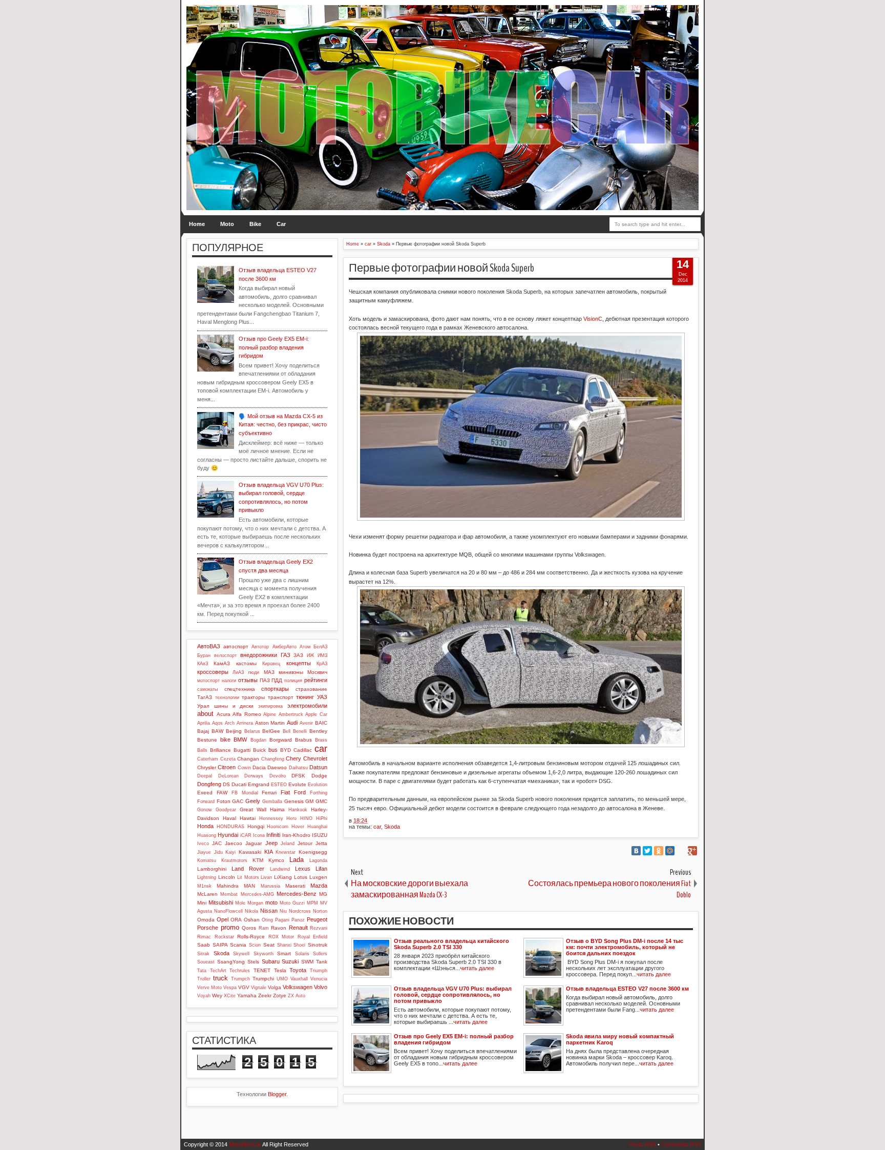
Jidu (218, 852)
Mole (240, 903)
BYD (285, 750)
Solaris (302, 953)
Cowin (244, 767)
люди (253, 672)
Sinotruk (317, 945)
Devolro (277, 775)
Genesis (294, 801)
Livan (266, 877)
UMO (282, 978)
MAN (249, 886)
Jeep (271, 843)
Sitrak (203, 953)
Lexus (302, 869)
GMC (321, 801)
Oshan (252, 919)
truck (220, 978)
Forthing (318, 792)
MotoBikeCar (245, 1144)
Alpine (269, 714)
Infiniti (273, 835)
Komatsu (206, 860)
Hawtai (248, 818)
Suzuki (290, 961)
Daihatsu (298, 767)
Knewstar (286, 852)
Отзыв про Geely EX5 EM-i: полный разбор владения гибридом (274, 347)
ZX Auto (296, 995)
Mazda (318, 885)
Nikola (251, 911)
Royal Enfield (313, 936)
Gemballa (272, 801)
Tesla (280, 970)
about (205, 713)
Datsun (318, 767)
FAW (222, 792)
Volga (274, 987)
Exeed (205, 792)
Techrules (239, 970)
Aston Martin (270, 723)
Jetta (321, 843)
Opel (222, 919)
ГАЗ (285, 655)
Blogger (277, 1094)
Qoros (249, 928)
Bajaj (203, 731)
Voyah (203, 995)
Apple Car (316, 714)
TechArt (218, 970)
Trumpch (240, 978)
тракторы (253, 697)
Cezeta (228, 759)
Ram (264, 928)
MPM (312, 903)
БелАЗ (320, 646)
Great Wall (253, 809)
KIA (268, 852)
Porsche (207, 928)
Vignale (258, 987)
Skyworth (263, 953)
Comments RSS (681, 1144)
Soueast (206, 961)
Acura (223, 714)
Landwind (280, 869)
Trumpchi (263, 978)
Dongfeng (209, 784)
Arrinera (245, 723)
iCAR (245, 835)
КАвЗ (202, 663)
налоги (229, 680)
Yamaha (247, 995)
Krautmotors (234, 860)
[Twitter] (647, 850)
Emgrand (258, 784)
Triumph (318, 970)
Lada (296, 860)
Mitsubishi (220, 902)
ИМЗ (322, 655)
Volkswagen (297, 987)
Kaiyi (230, 852)
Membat (229, 894)
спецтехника (239, 689)
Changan (248, 759)
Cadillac (302, 750)
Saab (203, 945)
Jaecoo (233, 843)
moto (271, 902)
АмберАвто (284, 646)
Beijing (234, 731)
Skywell (241, 953)
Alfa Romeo (247, 714)
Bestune (207, 740)
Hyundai (228, 835)
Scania (238, 945)
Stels (253, 961)
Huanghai (317, 826)
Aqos (217, 723)
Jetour (305, 843)
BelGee (271, 731)
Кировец (271, 663)
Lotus (300, 877)
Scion (255, 945)
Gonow (204, 809)
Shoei (299, 945)
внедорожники (258, 655)
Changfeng (272, 759)
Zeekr (264, 995)
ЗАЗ (298, 655)
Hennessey (271, 818)
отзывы (248, 680)
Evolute (297, 784)
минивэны (291, 672)
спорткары (275, 689)
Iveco (203, 843)
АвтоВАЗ (208, 646)
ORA (236, 919)
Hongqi (255, 826)
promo (230, 927)
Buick (259, 750)
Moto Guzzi (292, 903)
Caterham (207, 759)
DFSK (298, 775)
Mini (201, 903)
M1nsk (204, 886)
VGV (243, 987)
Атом (305, 646)
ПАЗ (265, 680)
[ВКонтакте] (636, 850)
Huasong (206, 835)
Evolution (317, 784)
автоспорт (235, 646)
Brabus (303, 740)
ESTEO (279, 784)
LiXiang (283, 877)
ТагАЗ (204, 697)
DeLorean (228, 775)
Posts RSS (642, 1144)
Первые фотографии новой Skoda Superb (441, 268)
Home (197, 224)
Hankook (297, 809)
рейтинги (315, 680)
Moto (227, 224)
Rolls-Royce (251, 936)
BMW (240, 739)
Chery (293, 758)
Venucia (318, 978)
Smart (284, 953)
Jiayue (204, 852)
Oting (267, 919)
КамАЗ (222, 663)
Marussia (270, 886)
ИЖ (310, 655)
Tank (321, 961)
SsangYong (231, 961)
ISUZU (319, 835)
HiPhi (321, 818)
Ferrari (269, 792)
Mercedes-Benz (297, 894)
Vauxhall (299, 978)
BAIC (321, 723)
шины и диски (234, 706)
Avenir (306, 723)
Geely (252, 801)
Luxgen (318, 877)
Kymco (276, 860)
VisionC (592, 319)
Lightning (206, 877)
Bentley (318, 731)
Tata (201, 970)
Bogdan (258, 740)
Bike (255, 224)
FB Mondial (244, 792)
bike (225, 739)
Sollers (320, 953)
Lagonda (318, 860)
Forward (206, 801)
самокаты (207, 689)
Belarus (252, 731)
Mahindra (228, 886)
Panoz (298, 919)
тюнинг (305, 697)
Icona (259, 835)
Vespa (230, 987)
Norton (320, 911)
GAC (237, 801)
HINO (306, 818)
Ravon (278, 928)
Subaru (271, 961)
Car (281, 224)
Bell (286, 731)
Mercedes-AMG (257, 894)
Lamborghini (211, 869)
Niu (283, 911)
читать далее (477, 968)
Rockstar (224, 936)
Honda (205, 826)
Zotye (279, 995)
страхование (311, 689)
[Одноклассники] (658, 850)
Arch (230, 723)
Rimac (204, 936)
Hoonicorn (277, 826)
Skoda (392, 827)
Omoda (206, 919)
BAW (217, 731)
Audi (292, 723)
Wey (217, 995)
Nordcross (300, 911)
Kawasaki (250, 852)
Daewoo (277, 767)
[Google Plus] (692, 850)
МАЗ (269, 672)
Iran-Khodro (296, 835)
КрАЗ (322, 663)
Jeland (287, 843)
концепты (298, 663)
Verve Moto (209, 987)
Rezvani (318, 928)
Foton (223, 801)
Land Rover (247, 869)
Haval (229, 818)
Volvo (320, 987)
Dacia (259, 767)
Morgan (255, 903)
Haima (277, 809)
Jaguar (253, 843)
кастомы (246, 663)
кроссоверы (212, 672)
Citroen (227, 767)
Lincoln (226, 877)
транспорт (280, 697)
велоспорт (225, 655)
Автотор (260, 646)
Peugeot (317, 919)
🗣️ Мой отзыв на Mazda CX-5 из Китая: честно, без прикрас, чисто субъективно (283, 424)
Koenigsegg (313, 852)
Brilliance (220, 750)
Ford (300, 792)
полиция (293, 680)
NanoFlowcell (228, 911)
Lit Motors (248, 877)
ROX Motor (281, 936)
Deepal (204, 775)
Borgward (280, 740)
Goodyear (226, 809)
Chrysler (206, 767)
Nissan (269, 911)
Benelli (300, 731)
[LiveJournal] (681, 850)
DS (226, 784)
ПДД (276, 680)
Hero (291, 818)
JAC (217, 843)
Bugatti (242, 750)
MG (323, 894)
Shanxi (284, 945)
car (377, 827)
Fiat (285, 792)
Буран (203, 655)
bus (273, 750)
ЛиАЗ (238, 672)
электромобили (307, 706)
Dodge (319, 775)
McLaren (207, 894)
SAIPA (220, 945)
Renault (298, 928)
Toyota (297, 970)
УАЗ (322, 697)
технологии (227, 697)
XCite (230, 995)
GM (309, 801)
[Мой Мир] (670, 850)
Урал (203, 706)
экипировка (270, 706)
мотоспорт (208, 680)
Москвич (317, 672)
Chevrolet (315, 758)
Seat (269, 945)
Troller (203, 978)
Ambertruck (291, 714)
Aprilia (203, 723)
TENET (262, 970)
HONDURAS (230, 826)
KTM (257, 860)
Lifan (321, 869)
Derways (253, 775)
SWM (307, 961)
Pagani (282, 919)
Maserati (295, 886)
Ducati (238, 784)
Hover (297, 826)
